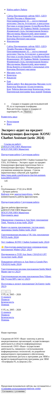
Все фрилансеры (29, 84)
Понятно (27, 112)
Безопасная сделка (41, 89)
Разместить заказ (9, 117)
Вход (9, 124)
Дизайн (11, 18)
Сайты (10, 16)
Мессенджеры (14, 33)
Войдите (5, 194)
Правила (5, 299)
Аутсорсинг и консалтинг (37, 23)
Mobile (35, 28)
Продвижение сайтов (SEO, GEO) (30, 16)
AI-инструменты (35, 86)
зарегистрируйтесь (23, 194)
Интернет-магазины (26, 39)
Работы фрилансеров (22, 89)
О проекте (6, 297)
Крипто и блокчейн (22, 36)
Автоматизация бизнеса (36, 31)
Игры (10, 36)
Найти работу (13, 84)
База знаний (36, 91)
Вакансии (11, 77)
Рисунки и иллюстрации (19, 26)
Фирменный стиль (16, 31)
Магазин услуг (14, 72)
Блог (9, 89)
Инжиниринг (13, 28)
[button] (9, 13)
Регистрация (13, 121)
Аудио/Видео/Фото (40, 26)
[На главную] (3, 5)
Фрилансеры (13, 41)
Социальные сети (40, 36)
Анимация (44, 28)
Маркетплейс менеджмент (33, 33)
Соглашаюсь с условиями (13, 391)
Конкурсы (12, 75)
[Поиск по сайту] (9, 99)
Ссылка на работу (12, 144)
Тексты (21, 23)
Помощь (47, 91)
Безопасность (7, 302)
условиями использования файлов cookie (21, 388)
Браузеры (11, 39)
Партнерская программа (18, 91)
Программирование (16, 21)
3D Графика (26, 28)
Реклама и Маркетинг (25, 18)
